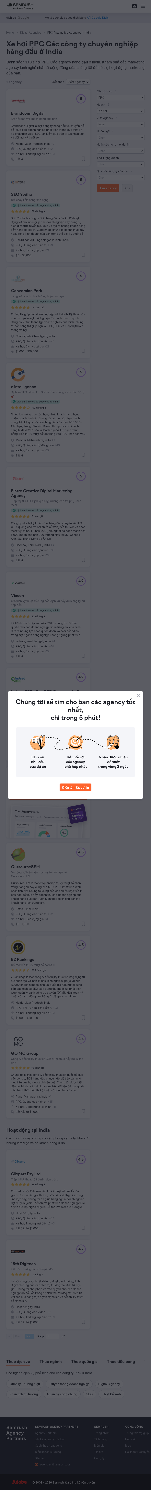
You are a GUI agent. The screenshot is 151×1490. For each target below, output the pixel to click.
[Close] (138, 695)
